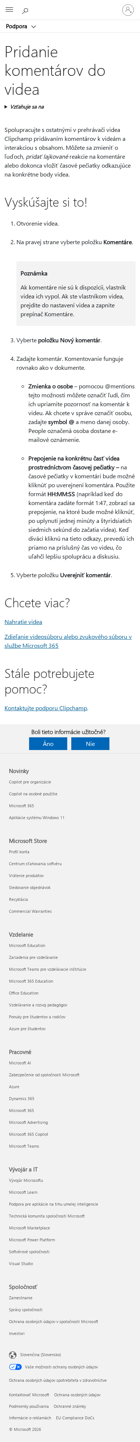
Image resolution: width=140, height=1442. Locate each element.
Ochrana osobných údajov (77, 1394)
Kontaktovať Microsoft (29, 1394)
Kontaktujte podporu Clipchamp (45, 708)
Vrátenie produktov (26, 875)
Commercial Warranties (30, 911)
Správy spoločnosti (26, 1309)
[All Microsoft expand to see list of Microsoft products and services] (9, 10)
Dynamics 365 (21, 1098)
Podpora (17, 26)
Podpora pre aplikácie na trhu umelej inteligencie (53, 1204)
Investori (17, 1333)
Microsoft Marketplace (29, 1228)
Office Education (23, 993)
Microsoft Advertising (28, 1122)
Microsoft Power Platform (32, 1239)
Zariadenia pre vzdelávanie (33, 957)
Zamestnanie (20, 1297)
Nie (90, 743)
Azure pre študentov (27, 1028)
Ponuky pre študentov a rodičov (37, 1016)
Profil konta (19, 851)
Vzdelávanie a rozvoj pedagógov (38, 1005)
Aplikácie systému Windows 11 (37, 817)
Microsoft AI (20, 1063)
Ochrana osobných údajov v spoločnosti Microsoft (53, 1321)
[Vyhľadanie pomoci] (26, 10)
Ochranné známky (70, 1406)
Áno (48, 743)
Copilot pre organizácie (30, 782)
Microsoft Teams (24, 1146)
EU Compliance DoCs (75, 1417)
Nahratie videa (23, 621)
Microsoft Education (27, 945)
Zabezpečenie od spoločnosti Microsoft (44, 1074)
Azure (14, 1086)
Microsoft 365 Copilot (28, 1134)
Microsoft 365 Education (31, 981)
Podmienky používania (29, 1406)
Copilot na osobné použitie (33, 793)
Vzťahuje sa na (27, 106)
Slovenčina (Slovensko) (40, 1354)
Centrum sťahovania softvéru (35, 863)
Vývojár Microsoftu (26, 1180)
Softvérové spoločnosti (29, 1251)
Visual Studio (21, 1263)
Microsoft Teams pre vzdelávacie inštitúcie (47, 969)
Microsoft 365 (21, 805)
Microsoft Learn (23, 1192)
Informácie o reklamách (30, 1417)
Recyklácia (18, 899)
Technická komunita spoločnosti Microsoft (47, 1216)
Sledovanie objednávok (29, 887)
